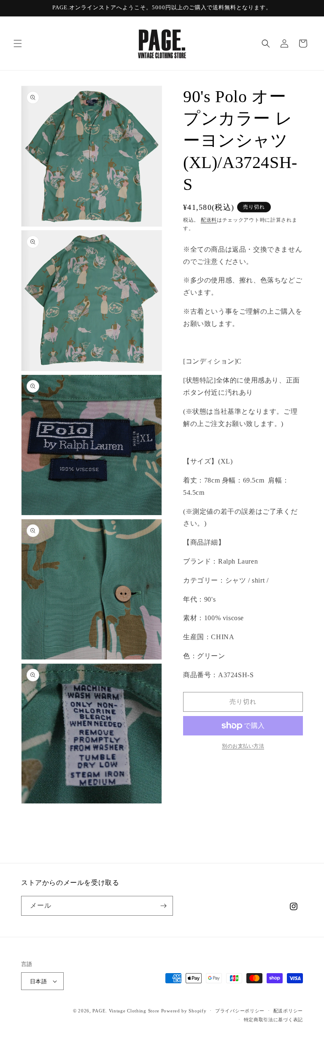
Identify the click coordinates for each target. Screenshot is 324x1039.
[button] (17, 43)
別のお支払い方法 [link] (243, 746)
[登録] (163, 906)
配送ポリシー (288, 1010)
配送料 (209, 220)
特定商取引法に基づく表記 (273, 1019)
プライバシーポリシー (240, 1010)
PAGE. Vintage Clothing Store (125, 1010)
